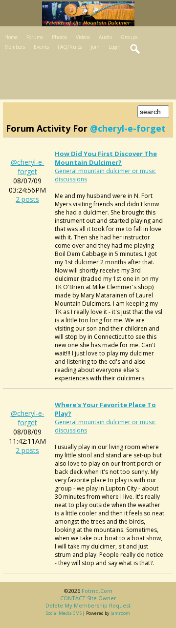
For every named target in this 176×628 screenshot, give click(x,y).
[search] (135, 49)
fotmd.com (97, 590)
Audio (105, 37)
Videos (83, 37)
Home (11, 37)
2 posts (27, 199)
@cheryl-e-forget (27, 166)
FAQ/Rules (70, 46)
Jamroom (120, 613)
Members (14, 46)
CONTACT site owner (88, 598)
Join (95, 46)
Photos (59, 37)
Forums (34, 37)
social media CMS (64, 613)
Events (41, 46)
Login (115, 46)
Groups (129, 37)
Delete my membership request (88, 605)
